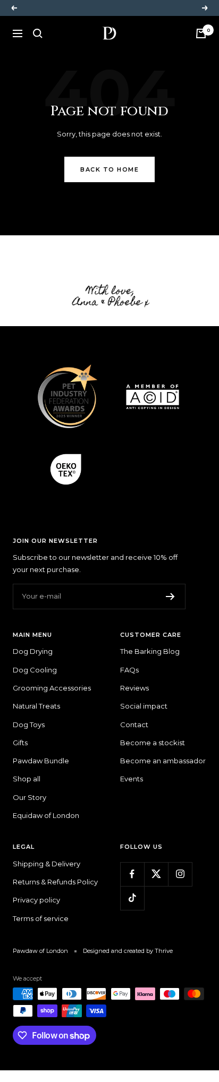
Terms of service (41, 918)
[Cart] (201, 33)
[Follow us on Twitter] (156, 874)
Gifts (20, 742)
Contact (134, 724)
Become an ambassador (163, 760)
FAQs (129, 670)
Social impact (143, 706)
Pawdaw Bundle (41, 760)
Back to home (109, 169)
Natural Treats (36, 706)
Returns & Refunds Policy (55, 881)
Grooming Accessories (52, 688)
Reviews (134, 688)
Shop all (26, 778)
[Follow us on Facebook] (132, 874)
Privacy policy (36, 900)
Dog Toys (29, 724)
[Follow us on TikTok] (132, 898)
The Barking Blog (150, 651)
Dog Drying (33, 651)
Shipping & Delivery (46, 863)
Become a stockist (152, 742)
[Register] (170, 596)
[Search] (38, 33)
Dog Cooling (35, 670)
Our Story (29, 797)
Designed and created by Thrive (128, 951)
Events (131, 778)
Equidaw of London (46, 815)
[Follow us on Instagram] (180, 874)
